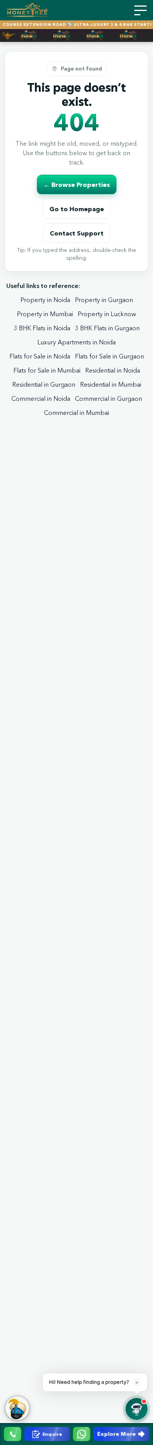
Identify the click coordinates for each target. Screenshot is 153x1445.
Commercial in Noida (40, 398)
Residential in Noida (112, 370)
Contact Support (77, 233)
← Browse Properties (77, 184)
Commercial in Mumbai (76, 412)
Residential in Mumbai (110, 384)
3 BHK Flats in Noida (42, 328)
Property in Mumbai (45, 314)
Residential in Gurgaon (43, 384)
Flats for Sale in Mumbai (46, 370)
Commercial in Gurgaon (108, 398)
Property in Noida (45, 300)
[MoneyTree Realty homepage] (27, 10)
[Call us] (12, 1434)
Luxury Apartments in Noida (76, 342)
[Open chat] (137, 1409)
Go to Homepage (76, 209)
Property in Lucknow (107, 314)
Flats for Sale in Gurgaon (109, 356)
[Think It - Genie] (17, 1408)
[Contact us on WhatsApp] (81, 1434)
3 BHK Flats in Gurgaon (107, 328)
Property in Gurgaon (104, 300)
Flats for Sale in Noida (39, 356)
